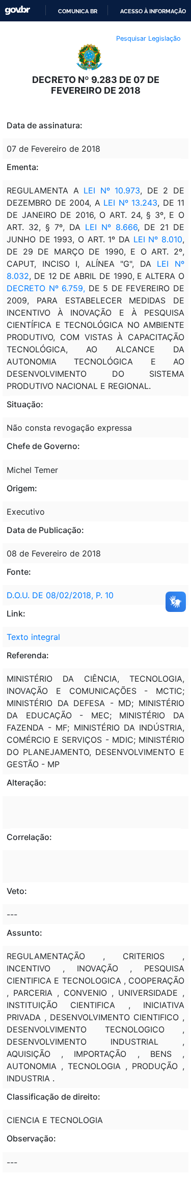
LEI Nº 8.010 (157, 239)
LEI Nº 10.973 (112, 190)
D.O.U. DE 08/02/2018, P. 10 (60, 595)
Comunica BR (77, 11)
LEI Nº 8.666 (111, 227)
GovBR (17, 10)
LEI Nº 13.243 (130, 203)
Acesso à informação (153, 11)
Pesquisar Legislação (148, 38)
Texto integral (33, 637)
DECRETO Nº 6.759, (46, 288)
